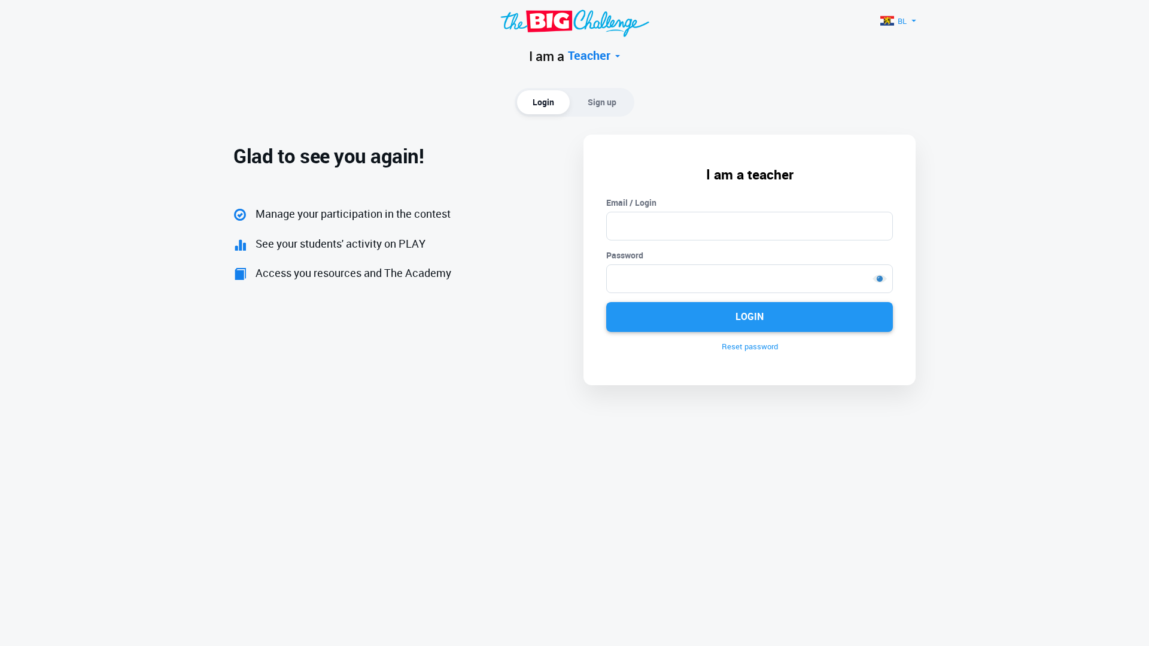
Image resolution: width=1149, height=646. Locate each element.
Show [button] (880, 279)
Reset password (750, 346)
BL (902, 21)
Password (624, 255)
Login (543, 102)
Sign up (602, 102)
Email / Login (631, 202)
